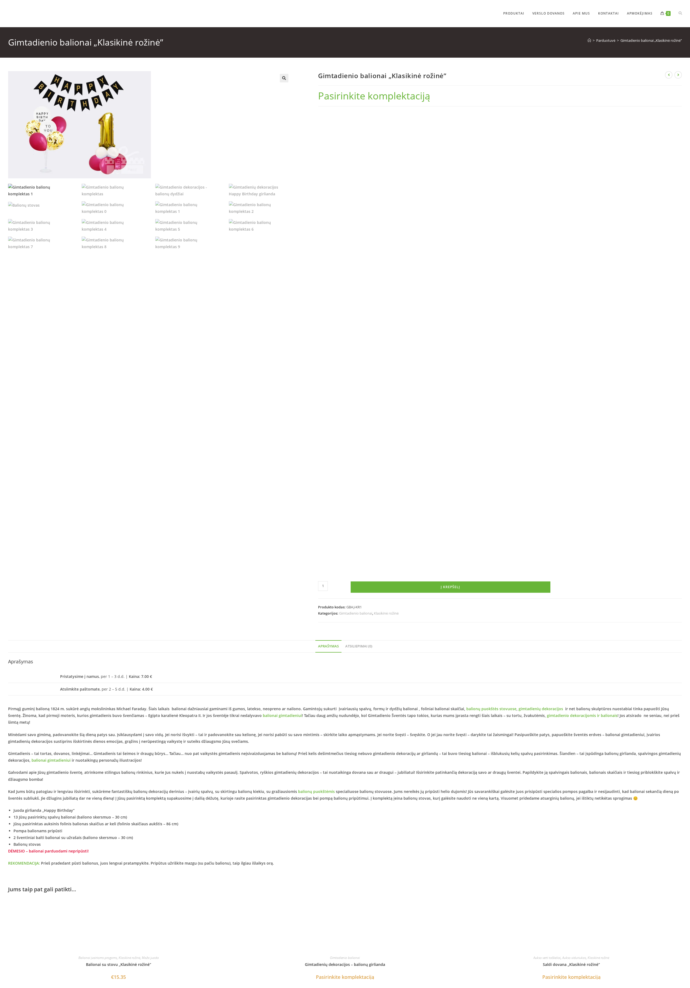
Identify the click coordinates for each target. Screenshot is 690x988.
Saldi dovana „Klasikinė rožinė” (571, 964)
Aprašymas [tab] (328, 646)
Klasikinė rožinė (386, 613)
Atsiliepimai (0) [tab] (358, 646)
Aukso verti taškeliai (547, 957)
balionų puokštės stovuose (491, 708)
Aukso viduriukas (574, 957)
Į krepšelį (450, 587)
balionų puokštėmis (316, 791)
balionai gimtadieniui (282, 715)
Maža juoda (150, 957)
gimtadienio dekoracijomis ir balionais (582, 715)
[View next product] (678, 75)
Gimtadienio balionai (355, 613)
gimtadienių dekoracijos (541, 708)
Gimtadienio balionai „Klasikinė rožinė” (651, 40)
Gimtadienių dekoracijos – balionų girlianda (345, 964)
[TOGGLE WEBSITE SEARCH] (680, 13)
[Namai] (589, 40)
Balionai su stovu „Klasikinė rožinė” (118, 964)
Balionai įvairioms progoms (97, 957)
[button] (284, 78)
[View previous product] (668, 75)
